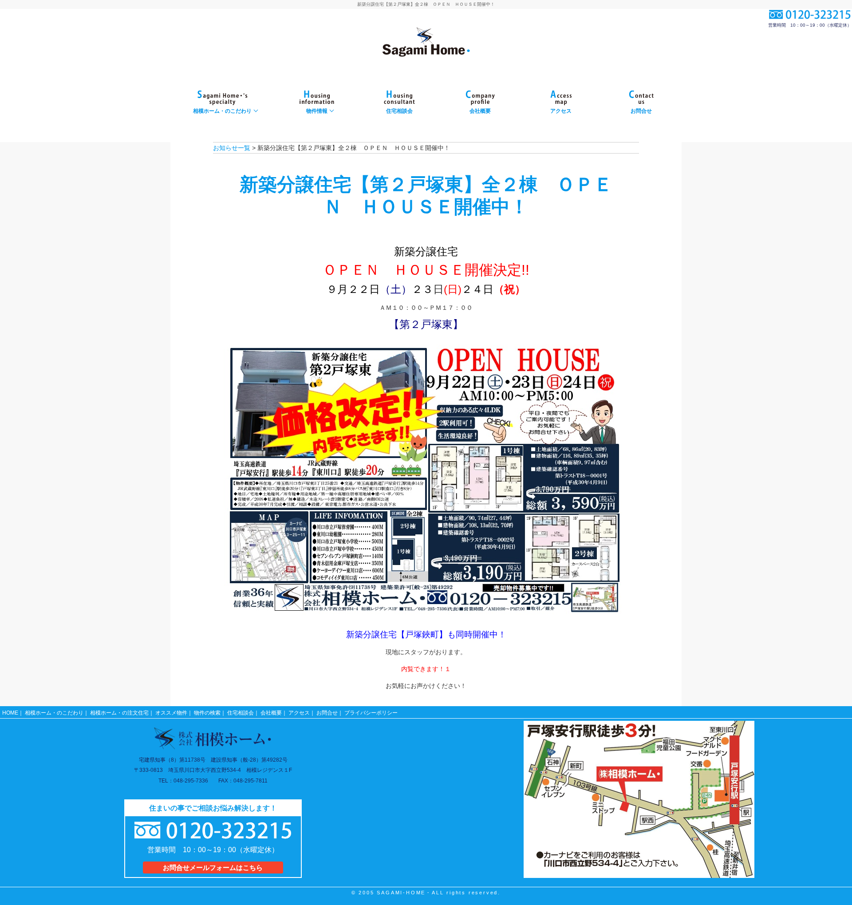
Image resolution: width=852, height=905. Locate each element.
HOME (10, 713)
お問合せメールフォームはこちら (213, 867)
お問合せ (327, 713)
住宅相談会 (240, 713)
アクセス (299, 713)
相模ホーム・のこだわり (54, 713)
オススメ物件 (171, 713)
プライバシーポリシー (371, 713)
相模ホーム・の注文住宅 (119, 713)
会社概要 (271, 713)
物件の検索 (207, 713)
